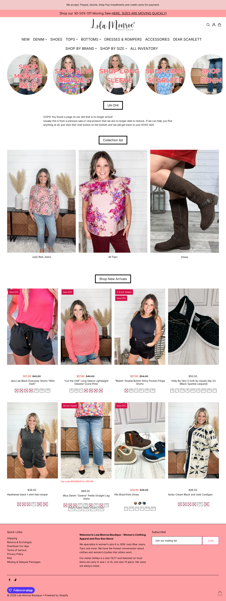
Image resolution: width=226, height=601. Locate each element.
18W (86, 509)
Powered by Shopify (56, 595)
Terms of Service (16, 550)
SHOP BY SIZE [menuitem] (112, 48)
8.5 (192, 390)
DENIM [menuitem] (38, 39)
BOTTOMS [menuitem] (89, 39)
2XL (200, 504)
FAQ (9, 558)
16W (79, 509)
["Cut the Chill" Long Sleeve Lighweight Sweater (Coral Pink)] (86, 326)
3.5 (131, 508)
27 (80, 505)
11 (215, 390)
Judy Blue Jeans (41, 256)
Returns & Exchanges (19, 542)
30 (96, 505)
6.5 (153, 508)
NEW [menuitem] (26, 39)
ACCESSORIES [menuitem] (157, 39)
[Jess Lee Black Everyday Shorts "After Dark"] (32, 326)
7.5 (182, 390)
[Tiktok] (15, 580)
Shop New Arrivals (113, 279)
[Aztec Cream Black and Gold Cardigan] (193, 440)
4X (47, 390)
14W (71, 509)
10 (209, 390)
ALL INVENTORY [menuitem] (144, 48)
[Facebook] (9, 580)
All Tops (112, 256)
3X (42, 390)
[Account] (213, 24)
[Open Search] (208, 24)
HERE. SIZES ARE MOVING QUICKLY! (139, 13)
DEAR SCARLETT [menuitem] (187, 39)
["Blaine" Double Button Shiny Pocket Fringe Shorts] (139, 326)
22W (101, 509)
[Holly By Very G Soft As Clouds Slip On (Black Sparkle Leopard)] (193, 326)
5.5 (147, 508)
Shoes (184, 256)
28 (85, 505)
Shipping (12, 538)
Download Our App (18, 546)
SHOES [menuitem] (56, 39)
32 (106, 505)
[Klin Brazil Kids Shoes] (139, 440)
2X (36, 390)
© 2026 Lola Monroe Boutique (24, 595)
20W (93, 509)
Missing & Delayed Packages (23, 561)
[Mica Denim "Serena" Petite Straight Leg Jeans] (86, 440)
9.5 (203, 390)
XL (141, 390)
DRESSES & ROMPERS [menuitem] (123, 39)
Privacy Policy (15, 553)
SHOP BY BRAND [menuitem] (79, 48)
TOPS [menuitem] (70, 39)
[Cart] (219, 24)
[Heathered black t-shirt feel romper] (32, 440)
